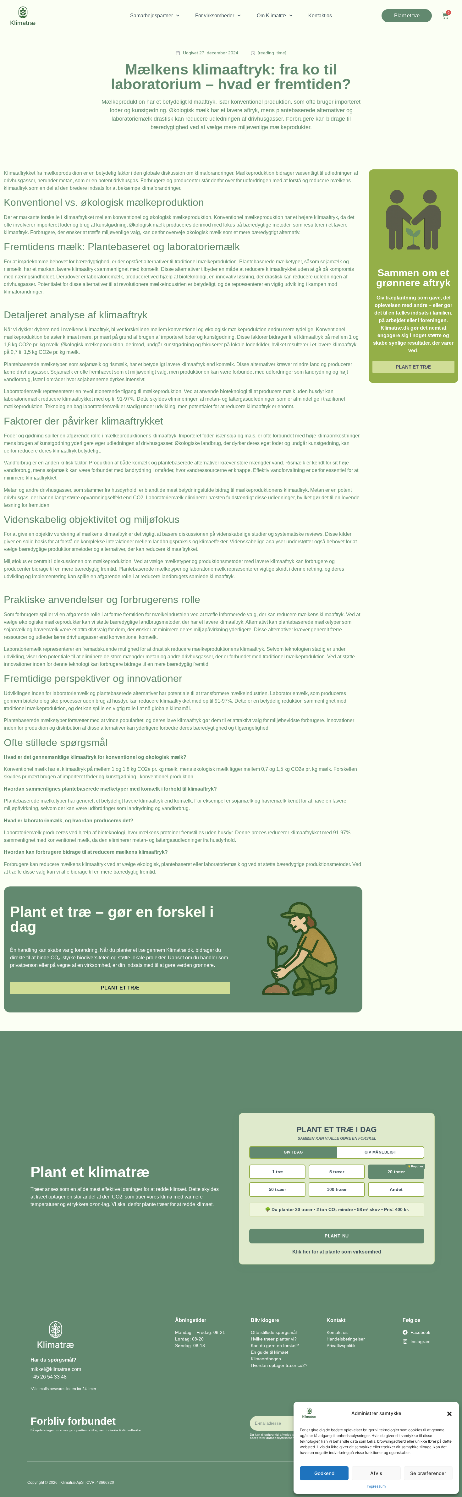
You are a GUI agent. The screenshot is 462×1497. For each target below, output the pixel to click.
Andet (396, 1189)
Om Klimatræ (271, 15)
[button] (449, 1414)
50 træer (277, 1189)
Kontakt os (320, 15)
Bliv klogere (265, 1320)
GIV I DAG (293, 1152)
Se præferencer (428, 1473)
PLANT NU (337, 1235)
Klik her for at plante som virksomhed (336, 1251)
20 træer (396, 1171)
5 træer (336, 1171)
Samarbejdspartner (151, 15)
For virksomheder (214, 15)
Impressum (376, 1486)
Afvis (376, 1473)
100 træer (337, 1189)
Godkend (324, 1473)
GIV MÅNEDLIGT (380, 1152)
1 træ (277, 1171)
